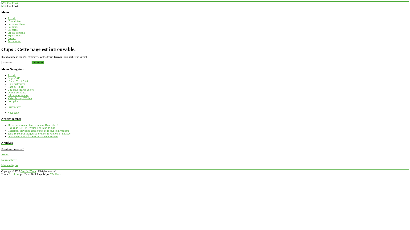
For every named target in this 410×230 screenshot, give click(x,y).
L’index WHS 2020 (18, 81)
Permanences (14, 107)
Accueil (12, 18)
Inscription (13, 101)
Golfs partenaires (16, 84)
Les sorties (13, 29)
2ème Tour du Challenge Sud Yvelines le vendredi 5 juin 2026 (39, 133)
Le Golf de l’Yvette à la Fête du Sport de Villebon (33, 136)
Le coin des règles (17, 92)
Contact (12, 38)
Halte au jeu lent (16, 86)
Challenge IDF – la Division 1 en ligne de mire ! (32, 127)
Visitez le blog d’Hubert (20, 98)
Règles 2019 (14, 78)
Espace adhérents (16, 32)
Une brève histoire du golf (21, 89)
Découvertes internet (18, 95)
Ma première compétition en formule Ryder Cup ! (33, 125)
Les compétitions (16, 24)
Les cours (12, 27)
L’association (14, 21)
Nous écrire (13, 112)
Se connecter (14, 41)
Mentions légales (9, 165)
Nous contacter (8, 160)
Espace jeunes (15, 35)
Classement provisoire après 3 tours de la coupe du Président (38, 130)
